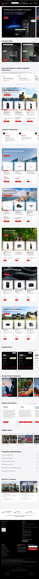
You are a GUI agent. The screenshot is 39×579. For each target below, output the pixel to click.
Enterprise (35, 3)
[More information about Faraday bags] (12, 272)
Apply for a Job (4, 526)
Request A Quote (25, 3)
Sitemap (3, 525)
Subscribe (32, 549)
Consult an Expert (33, 99)
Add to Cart (13, 367)
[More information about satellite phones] (10, 93)
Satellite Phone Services (5, 553)
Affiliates (31, 0)
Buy (4, 121)
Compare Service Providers (32, 403)
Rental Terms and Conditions (7, 573)
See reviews (4, 81)
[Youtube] (26, 541)
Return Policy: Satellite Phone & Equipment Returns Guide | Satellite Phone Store (19, 570)
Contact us (9, 566)
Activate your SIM (4, 524)
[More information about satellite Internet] (16, 193)
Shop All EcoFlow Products (31, 318)
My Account (35, 0)
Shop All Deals (34, 41)
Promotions (19, 3)
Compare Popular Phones (25, 99)
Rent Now (6, 235)
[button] (36, 39)
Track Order (21, 0)
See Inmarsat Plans (6, 367)
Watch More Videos (34, 433)
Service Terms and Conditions (32, 573)
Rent (10, 3)
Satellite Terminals (4, 547)
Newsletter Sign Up (31, 544)
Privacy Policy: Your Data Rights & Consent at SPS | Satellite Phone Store (19, 569)
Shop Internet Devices (7, 195)
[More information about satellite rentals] (16, 233)
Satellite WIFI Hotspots (5, 548)
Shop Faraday (6, 274)
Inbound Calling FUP (4, 556)
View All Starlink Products (31, 160)
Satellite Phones (4, 546)
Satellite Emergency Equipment (6, 551)
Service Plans (14, 3)
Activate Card (26, 0)
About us (30, 566)
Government (31, 3)
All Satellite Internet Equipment (31, 200)
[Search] (18, 3)
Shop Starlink (6, 155)
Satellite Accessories (4, 552)
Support (3, 5)
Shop (6, 3)
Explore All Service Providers (32, 350)
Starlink (3, 3)
